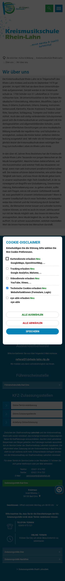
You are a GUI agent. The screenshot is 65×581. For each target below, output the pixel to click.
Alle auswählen (32, 314)
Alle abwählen (32, 323)
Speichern (32, 331)
